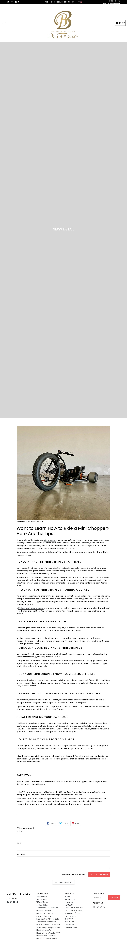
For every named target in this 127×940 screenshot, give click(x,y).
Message (21, 854)
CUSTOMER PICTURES (74, 910)
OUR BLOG (69, 924)
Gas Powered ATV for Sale (48, 924)
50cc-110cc (41, 899)
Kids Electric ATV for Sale (47, 919)
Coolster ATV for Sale (46, 921)
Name (19, 831)
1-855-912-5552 (114, 1)
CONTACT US (71, 927)
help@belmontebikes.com (111, 3)
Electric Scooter (43, 910)
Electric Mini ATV (43, 930)
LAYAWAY (69, 905)
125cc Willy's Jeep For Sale (48, 927)
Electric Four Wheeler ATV (48, 933)
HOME (67, 896)
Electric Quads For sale (46, 938)
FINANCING (69, 902)
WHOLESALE (70, 921)
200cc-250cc (42, 905)
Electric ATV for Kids (45, 913)
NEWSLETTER (98, 893)
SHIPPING (69, 919)
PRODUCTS (70, 899)
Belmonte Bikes (18, 893)
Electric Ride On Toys (45, 935)
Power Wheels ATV (45, 916)
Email (19, 843)
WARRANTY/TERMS (73, 913)
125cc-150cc (42, 902)
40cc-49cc (41, 896)
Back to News (65, 882)
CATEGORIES (70, 916)
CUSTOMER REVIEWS (74, 907)
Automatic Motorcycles (47, 907)
